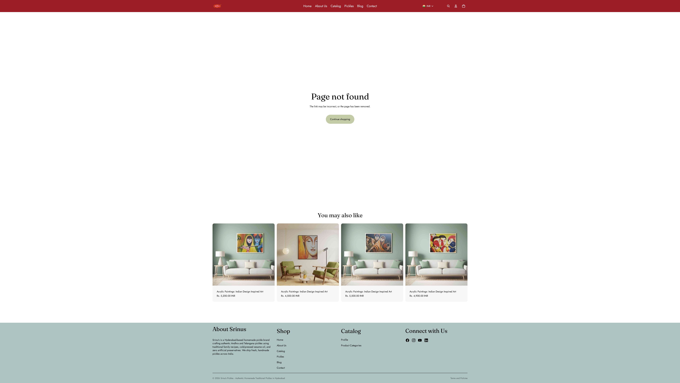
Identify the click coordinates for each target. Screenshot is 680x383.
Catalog (281, 351)
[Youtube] (420, 340)
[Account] (456, 6)
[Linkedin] (426, 340)
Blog (279, 362)
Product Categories (351, 345)
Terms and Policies (459, 378)
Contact (281, 368)
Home (280, 340)
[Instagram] (414, 340)
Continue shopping (340, 119)
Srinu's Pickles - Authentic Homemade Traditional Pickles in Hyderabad (253, 378)
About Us (281, 345)
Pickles (280, 356)
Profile (344, 340)
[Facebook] (407, 340)
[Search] (448, 6)
